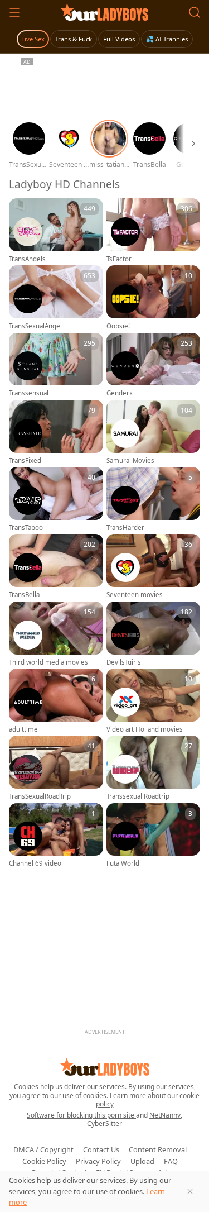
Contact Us (101, 1149)
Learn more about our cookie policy (148, 1100)
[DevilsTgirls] (153, 633)
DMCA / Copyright (43, 1149)
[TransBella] (56, 566)
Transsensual (28, 393)
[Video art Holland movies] (153, 700)
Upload (142, 1161)
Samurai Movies (130, 460)
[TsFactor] (153, 230)
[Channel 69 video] (56, 835)
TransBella (24, 594)
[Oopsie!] (153, 297)
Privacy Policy (98, 1161)
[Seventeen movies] (153, 566)
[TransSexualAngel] (56, 297)
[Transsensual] (56, 365)
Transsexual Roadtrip (137, 796)
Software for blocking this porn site (81, 1115)
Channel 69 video (35, 863)
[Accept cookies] (190, 1191)
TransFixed (25, 460)
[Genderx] (153, 365)
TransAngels (27, 259)
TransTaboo (26, 527)
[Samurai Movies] (153, 432)
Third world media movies (48, 662)
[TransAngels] (56, 230)
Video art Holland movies (144, 729)
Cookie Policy (44, 1161)
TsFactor (119, 259)
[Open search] (194, 12)
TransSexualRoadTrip (40, 796)
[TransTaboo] (56, 499)
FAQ (171, 1161)
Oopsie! (118, 326)
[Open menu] (14, 12)
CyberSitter (104, 1123)
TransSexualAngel (35, 326)
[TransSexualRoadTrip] (56, 767)
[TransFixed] (56, 432)
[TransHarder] (153, 499)
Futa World (122, 863)
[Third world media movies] (56, 633)
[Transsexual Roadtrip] (153, 767)
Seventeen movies (134, 594)
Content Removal (158, 1149)
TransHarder (125, 527)
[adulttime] (56, 700)
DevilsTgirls (123, 662)
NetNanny (165, 1115)
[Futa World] (153, 835)
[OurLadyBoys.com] (104, 12)
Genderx (119, 393)
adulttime (23, 729)
